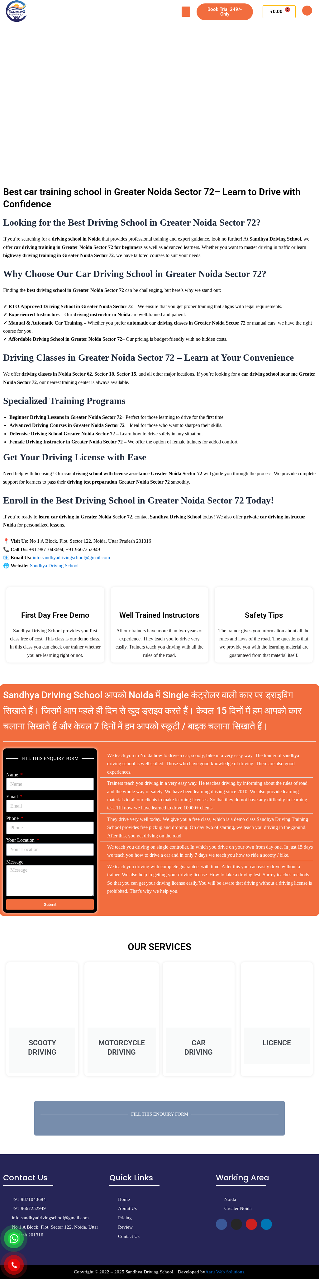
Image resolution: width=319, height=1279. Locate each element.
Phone (13, 818)
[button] (186, 12)
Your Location (21, 840)
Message (14, 861)
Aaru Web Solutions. (225, 1271)
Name (12, 774)
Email (12, 796)
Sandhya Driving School (54, 565)
